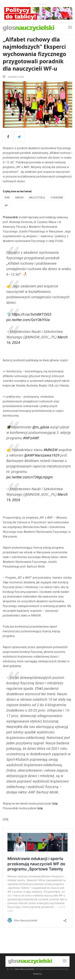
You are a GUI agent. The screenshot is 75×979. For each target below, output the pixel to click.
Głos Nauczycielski (24, 969)
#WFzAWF (31, 438)
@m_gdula (40, 427)
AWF (7, 197)
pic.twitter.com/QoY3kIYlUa (28, 320)
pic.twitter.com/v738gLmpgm (29, 477)
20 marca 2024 (15, 76)
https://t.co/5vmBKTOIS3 (31, 314)
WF (6, 205)
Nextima (37, 974)
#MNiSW (51, 450)
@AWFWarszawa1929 (41, 455)
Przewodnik (10, 217)
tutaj (55, 803)
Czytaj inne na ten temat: (17, 191)
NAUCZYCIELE (37, 197)
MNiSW (19, 197)
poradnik (57, 197)
